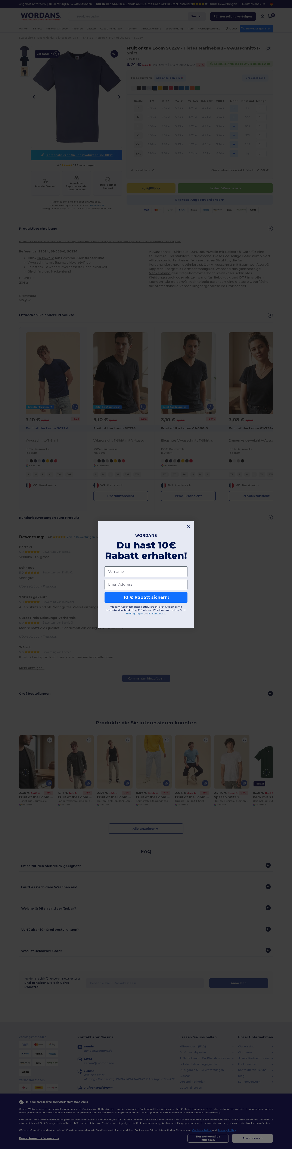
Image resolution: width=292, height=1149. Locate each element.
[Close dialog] (188, 526)
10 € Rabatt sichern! (146, 597)
